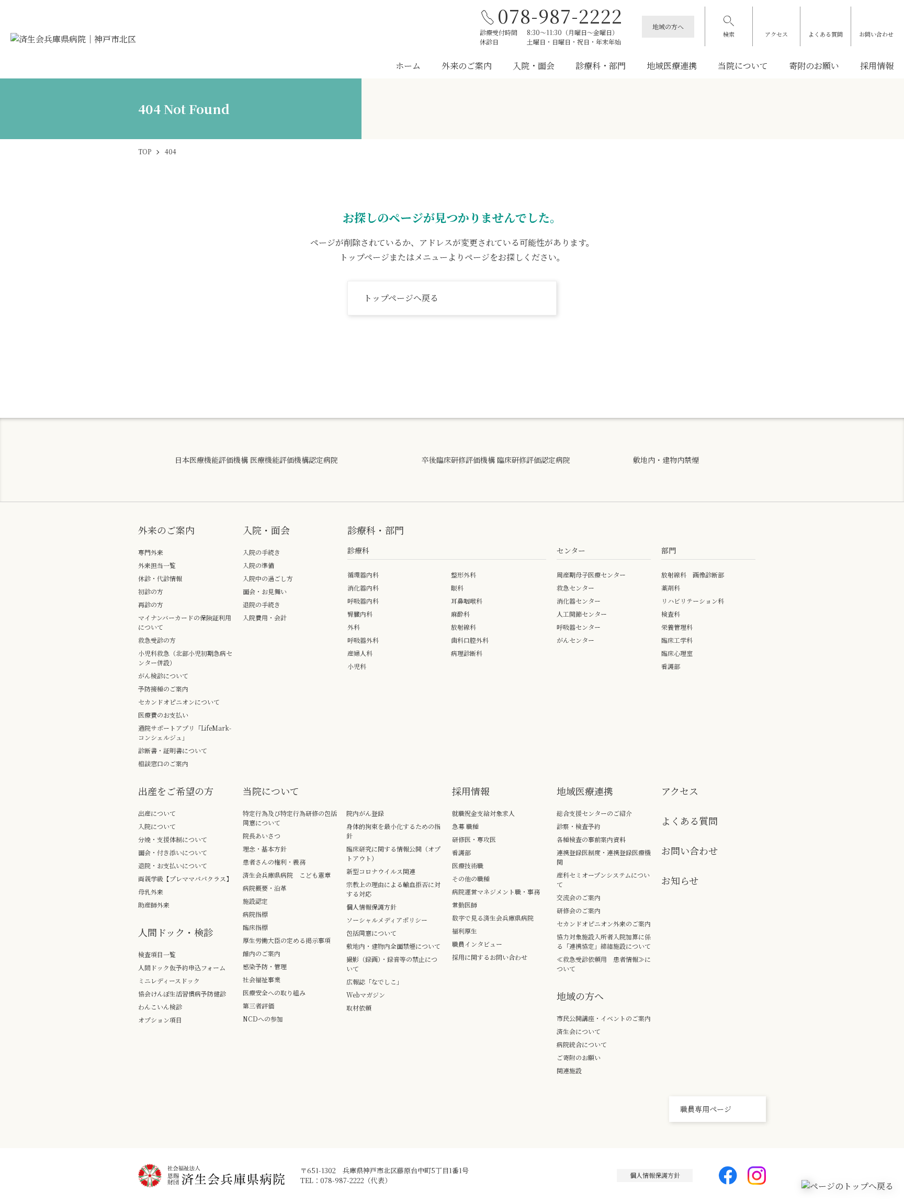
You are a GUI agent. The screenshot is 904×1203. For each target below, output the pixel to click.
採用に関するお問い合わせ (489, 956)
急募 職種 (465, 826)
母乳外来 (150, 891)
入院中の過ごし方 (268, 578)
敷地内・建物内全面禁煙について (393, 945)
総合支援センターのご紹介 (594, 813)
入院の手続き (261, 552)
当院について (743, 66)
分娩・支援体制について (172, 839)
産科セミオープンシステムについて (603, 879)
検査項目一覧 (157, 954)
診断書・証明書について (172, 750)
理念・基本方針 (265, 848)
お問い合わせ (876, 34)
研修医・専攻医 (474, 839)
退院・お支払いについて (172, 865)
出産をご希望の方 (175, 791)
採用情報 (877, 66)
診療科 (358, 550)
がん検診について (163, 675)
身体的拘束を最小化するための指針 (393, 831)
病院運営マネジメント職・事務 (496, 891)
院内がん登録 (365, 813)
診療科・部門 (600, 66)
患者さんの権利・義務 (274, 861)
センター (571, 550)
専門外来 (150, 552)
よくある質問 (825, 34)
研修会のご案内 (579, 910)
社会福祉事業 (261, 979)
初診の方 (150, 591)
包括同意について (371, 932)
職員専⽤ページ (705, 1109)
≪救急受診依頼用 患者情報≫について (604, 964)
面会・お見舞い (265, 591)
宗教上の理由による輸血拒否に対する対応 (393, 889)
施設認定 (255, 900)
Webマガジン (365, 994)
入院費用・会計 (265, 617)
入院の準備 (258, 565)
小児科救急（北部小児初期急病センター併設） (185, 658)
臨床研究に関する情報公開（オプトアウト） (393, 853)
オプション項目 (160, 1019)
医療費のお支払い (163, 714)
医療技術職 (467, 865)
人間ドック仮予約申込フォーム (181, 967)
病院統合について (582, 1044)
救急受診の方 (157, 639)
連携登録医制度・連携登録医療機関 (604, 857)
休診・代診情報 (160, 578)
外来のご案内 (467, 66)
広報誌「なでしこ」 (374, 981)
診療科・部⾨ (375, 530)
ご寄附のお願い (579, 1057)
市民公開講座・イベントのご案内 (604, 1018)
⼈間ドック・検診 (175, 932)
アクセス (776, 34)
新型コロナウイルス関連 (380, 871)
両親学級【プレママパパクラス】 (185, 878)
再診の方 (150, 604)
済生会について (579, 1031)
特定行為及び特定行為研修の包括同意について (290, 818)
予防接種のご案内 (163, 688)
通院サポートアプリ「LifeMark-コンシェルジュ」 (184, 732)
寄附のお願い (814, 66)
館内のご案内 (261, 953)
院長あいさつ (261, 835)
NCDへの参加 (263, 1018)
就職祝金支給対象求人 (486, 813)
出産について (157, 813)
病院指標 (255, 914)
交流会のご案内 (579, 897)
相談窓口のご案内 (163, 763)
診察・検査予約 (579, 826)
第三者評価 (258, 1005)
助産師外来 (154, 904)
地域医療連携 (672, 66)
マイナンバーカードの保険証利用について (184, 622)
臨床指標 (255, 927)
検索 (728, 34)
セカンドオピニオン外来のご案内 (604, 923)
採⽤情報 (471, 791)
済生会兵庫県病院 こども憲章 (287, 874)
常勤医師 (464, 904)
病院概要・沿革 (265, 887)
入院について (157, 826)
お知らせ (679, 880)
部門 (668, 550)
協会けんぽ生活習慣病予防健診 (182, 993)
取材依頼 (358, 1007)
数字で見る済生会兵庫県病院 (493, 917)
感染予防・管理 (265, 966)
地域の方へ (668, 26)
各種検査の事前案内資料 (591, 839)
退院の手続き (261, 604)
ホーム (408, 66)
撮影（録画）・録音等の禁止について (391, 964)
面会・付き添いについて (172, 852)
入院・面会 (534, 66)
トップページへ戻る (401, 298)
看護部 (461, 852)
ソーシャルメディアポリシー (386, 919)
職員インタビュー (477, 943)
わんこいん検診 (160, 1006)
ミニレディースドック (169, 980)
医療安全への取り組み (274, 992)
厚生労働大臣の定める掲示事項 (287, 940)
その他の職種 (471, 878)
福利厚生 (464, 930)
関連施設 (569, 1070)
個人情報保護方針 (371, 906)
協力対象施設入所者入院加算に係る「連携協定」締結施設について (604, 941)
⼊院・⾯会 (266, 530)
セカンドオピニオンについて (179, 701)
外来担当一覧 (157, 565)
